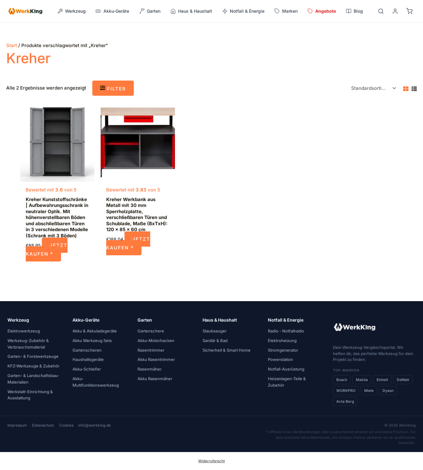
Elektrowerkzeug (23, 330)
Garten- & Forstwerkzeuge (33, 356)
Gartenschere (150, 330)
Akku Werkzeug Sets (92, 340)
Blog (358, 11)
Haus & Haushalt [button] (195, 11)
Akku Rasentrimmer (156, 359)
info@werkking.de (94, 425)
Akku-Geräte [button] (116, 11)
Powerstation (280, 359)
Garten (144, 320)
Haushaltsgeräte (88, 359)
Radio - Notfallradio (286, 330)
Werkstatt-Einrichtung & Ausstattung (30, 395)
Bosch (341, 379)
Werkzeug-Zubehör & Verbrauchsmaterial (28, 343)
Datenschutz (43, 425)
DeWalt (403, 379)
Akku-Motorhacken (155, 340)
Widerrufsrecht (211, 461)
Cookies (66, 425)
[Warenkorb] (409, 11)
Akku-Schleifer (86, 369)
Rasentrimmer (150, 350)
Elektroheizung (282, 340)
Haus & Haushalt (220, 320)
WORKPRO (345, 390)
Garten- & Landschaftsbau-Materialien (33, 378)
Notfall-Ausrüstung (286, 369)
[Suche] (381, 11)
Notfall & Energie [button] (247, 11)
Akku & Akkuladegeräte (94, 330)
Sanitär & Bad (215, 340)
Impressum (17, 425)
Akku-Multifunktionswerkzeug (95, 382)
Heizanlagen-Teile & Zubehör (287, 382)
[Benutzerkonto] (395, 11)
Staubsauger (215, 330)
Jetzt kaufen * (47, 249)
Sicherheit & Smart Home (227, 350)
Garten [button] (153, 11)
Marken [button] (290, 11)
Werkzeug (18, 320)
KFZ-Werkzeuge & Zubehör (33, 365)
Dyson (388, 390)
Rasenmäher (149, 369)
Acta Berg (345, 401)
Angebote (325, 11)
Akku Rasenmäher (154, 378)
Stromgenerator (283, 350)
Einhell (382, 379)
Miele (369, 390)
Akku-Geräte (85, 320)
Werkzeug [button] (75, 11)
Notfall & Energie (285, 320)
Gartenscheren (87, 350)
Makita (362, 379)
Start (11, 45)
